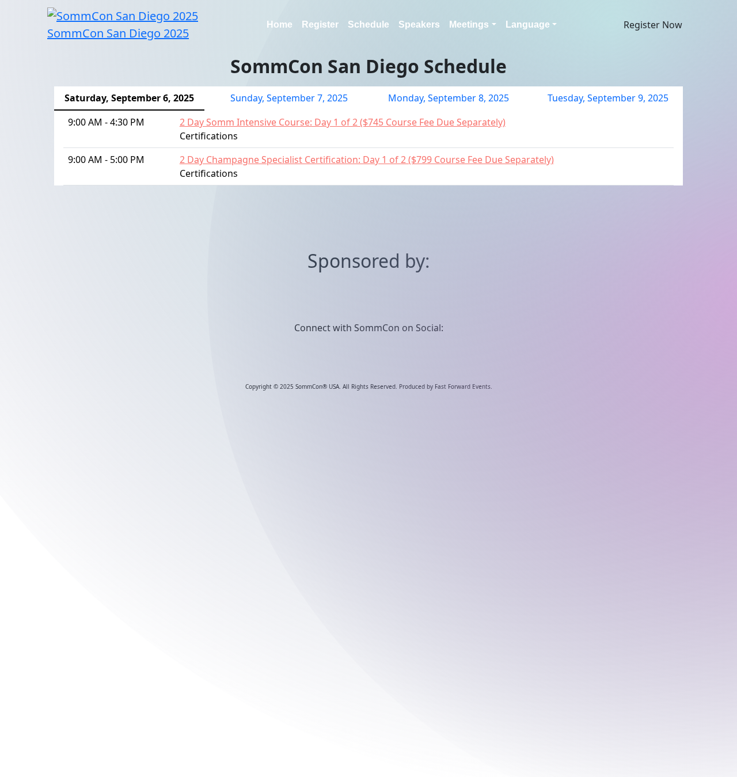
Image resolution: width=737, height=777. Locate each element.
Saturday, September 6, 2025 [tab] (129, 98)
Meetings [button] (469, 24)
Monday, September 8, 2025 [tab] (448, 98)
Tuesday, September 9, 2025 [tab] (608, 98)
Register (320, 24)
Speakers (419, 24)
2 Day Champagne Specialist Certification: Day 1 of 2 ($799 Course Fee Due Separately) (367, 159)
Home (279, 24)
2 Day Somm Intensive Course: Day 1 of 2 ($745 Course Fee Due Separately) (343, 122)
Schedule (368, 24)
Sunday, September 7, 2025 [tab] (289, 98)
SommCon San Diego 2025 (118, 33)
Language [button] (528, 24)
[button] (653, 25)
